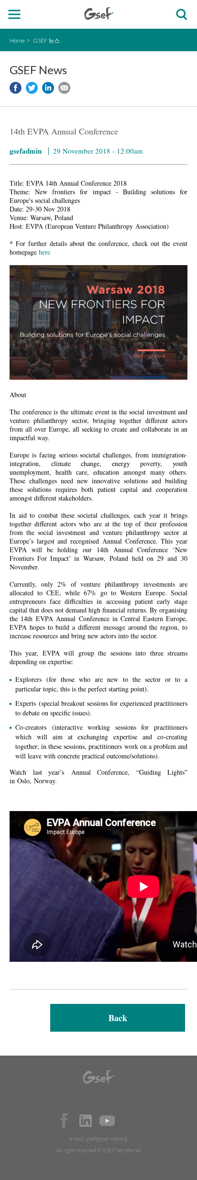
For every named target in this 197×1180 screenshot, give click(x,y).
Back (118, 1018)
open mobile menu (14, 14)
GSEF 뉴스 (46, 40)
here (46, 251)
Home (17, 40)
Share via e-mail (64, 88)
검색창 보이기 (181, 14)
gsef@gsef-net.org (106, 1138)
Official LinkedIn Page (85, 1120)
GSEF (98, 13)
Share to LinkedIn (48, 88)
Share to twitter (32, 88)
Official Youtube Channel (107, 1120)
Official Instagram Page (128, 1120)
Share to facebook (16, 88)
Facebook (64, 1120)
